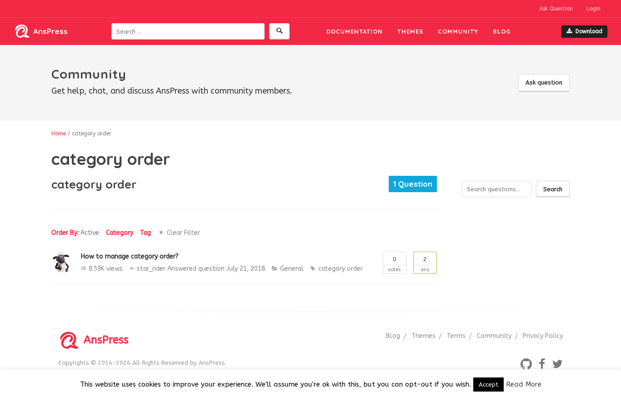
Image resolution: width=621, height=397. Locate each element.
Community (458, 31)
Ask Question (556, 8)
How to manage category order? (130, 256)
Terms (456, 336)
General (292, 269)
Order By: (75, 233)
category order (340, 269)
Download (589, 31)
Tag (145, 233)
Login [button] (593, 8)
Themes (410, 31)
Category (119, 233)
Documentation (354, 31)
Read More (523, 384)
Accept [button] (488, 384)
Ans (425, 264)
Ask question (544, 82)
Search (552, 189)
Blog (502, 31)
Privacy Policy (543, 336)
